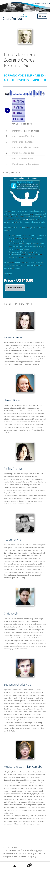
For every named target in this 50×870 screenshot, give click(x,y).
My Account (15, 866)
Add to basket (15, 287)
